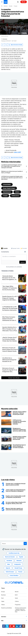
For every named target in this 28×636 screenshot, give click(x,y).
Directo (24, 1)
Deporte (8, 568)
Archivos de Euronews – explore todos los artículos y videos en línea (20, 609)
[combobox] (14, 543)
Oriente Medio (7, 184)
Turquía (15, 6)
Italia (8, 564)
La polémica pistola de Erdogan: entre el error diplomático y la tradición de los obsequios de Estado (11, 166)
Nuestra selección (9, 409)
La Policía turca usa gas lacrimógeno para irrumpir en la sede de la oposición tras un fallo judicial (12, 178)
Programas (17, 604)
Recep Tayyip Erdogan (9, 188)
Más (2, 620)
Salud (16, 598)
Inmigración (17, 564)
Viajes (2, 601)
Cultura (17, 601)
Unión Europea (10, 571)
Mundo (10, 6)
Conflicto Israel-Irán (14, 553)
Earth (16, 595)
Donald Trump (18, 568)
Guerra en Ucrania (10, 557)
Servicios (3, 616)
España (21, 557)
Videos (3, 604)
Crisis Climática (14, 575)
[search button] (25, 543)
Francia (20, 571)
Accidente (9, 560)
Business (3, 595)
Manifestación (7, 192)
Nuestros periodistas (6, 607)
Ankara (17, 192)
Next (2, 598)
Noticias (5, 6)
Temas (3, 588)
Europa (3, 591)
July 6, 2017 (17, 152)
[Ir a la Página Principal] (5, 2)
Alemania (18, 560)
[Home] (1, 6)
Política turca (15, 195)
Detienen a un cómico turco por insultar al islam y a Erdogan (11, 172)
